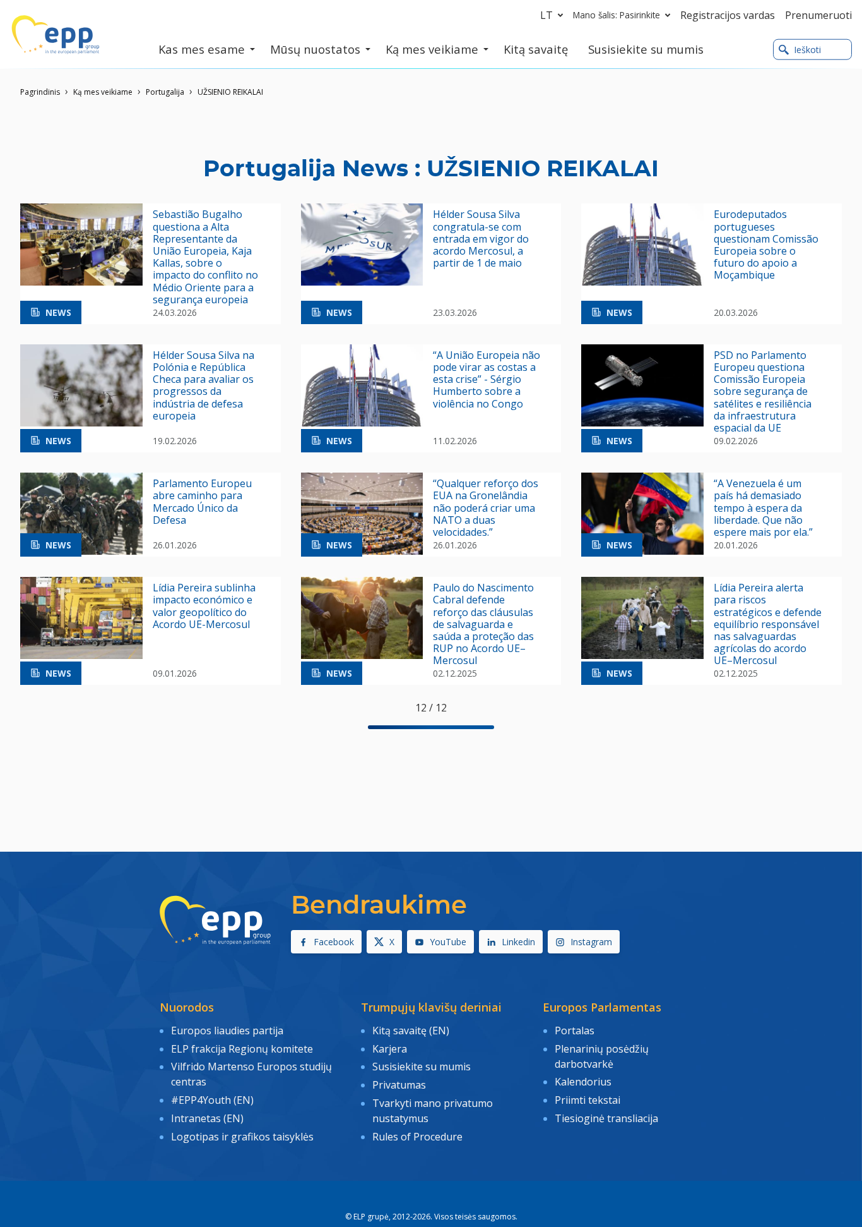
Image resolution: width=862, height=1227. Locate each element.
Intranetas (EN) (207, 1118)
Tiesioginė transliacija (606, 1118)
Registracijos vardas (727, 15)
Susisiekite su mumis (421, 1066)
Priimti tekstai (587, 1100)
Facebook (334, 942)
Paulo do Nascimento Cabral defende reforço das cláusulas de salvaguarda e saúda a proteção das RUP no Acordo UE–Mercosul (483, 624)
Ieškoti (807, 50)
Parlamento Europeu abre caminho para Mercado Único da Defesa (202, 502)
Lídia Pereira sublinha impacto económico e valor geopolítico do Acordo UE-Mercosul (204, 606)
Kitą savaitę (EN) (410, 1030)
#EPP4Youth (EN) (212, 1100)
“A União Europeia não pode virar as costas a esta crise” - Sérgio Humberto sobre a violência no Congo (486, 379)
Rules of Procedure (417, 1137)
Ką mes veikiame (103, 92)
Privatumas (399, 1085)
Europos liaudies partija (227, 1030)
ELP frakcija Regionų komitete (242, 1049)
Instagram (591, 942)
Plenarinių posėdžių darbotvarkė (602, 1056)
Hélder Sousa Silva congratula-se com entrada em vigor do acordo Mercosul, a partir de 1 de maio (481, 239)
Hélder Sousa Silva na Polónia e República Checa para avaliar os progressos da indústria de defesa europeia (203, 385)
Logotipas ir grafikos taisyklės (242, 1137)
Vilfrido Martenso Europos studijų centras (251, 1074)
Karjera (389, 1049)
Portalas (574, 1030)
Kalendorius (583, 1082)
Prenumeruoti (818, 15)
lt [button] (546, 15)
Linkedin (518, 942)
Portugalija (165, 92)
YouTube (448, 942)
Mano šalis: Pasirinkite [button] (616, 15)
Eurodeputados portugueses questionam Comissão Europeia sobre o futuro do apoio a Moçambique (766, 245)
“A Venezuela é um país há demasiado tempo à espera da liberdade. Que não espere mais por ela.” (763, 508)
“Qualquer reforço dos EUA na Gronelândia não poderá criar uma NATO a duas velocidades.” (485, 508)
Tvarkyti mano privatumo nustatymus (432, 1110)
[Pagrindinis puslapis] (55, 34)
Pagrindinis (40, 92)
